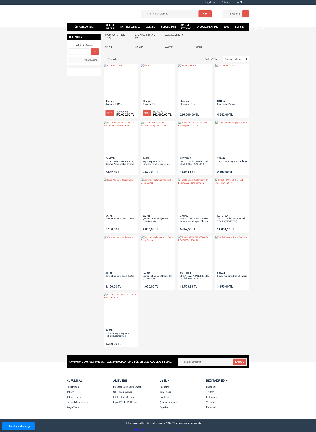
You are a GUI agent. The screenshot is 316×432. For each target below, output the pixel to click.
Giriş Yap (225, 2)
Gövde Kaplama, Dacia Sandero (232, 276)
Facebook (211, 387)
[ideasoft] (140, 429)
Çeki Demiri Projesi (226, 104)
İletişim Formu (74, 397)
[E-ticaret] (157, 429)
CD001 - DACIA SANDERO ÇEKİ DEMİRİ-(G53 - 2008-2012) (194, 277)
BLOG (227, 27)
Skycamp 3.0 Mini (113, 104)
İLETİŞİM (239, 27)
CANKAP (221, 101)
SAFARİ (146, 158)
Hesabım (164, 387)
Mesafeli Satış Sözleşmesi (127, 387)
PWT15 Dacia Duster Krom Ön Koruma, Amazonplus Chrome (119, 162)
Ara (94, 51)
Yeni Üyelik (165, 392)
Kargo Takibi (73, 407)
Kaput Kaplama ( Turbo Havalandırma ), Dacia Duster (156, 162)
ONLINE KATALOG (186, 27)
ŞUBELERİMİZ (168, 27)
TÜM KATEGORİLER (83, 27)
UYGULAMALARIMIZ (208, 27)
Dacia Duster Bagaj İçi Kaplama (232, 161)
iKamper (110, 101)
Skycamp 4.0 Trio (188, 104)
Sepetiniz (165, 407)
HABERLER (150, 27)
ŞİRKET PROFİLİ (110, 27)
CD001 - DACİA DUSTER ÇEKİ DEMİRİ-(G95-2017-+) (231, 220)
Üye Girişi (164, 397)
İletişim (70, 392)
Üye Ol (238, 2)
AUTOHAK (185, 158)
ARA (205, 13)
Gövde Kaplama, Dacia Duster (119, 218)
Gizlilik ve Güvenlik (122, 392)
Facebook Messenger (20, 426)
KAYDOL (239, 362)
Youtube (210, 402)
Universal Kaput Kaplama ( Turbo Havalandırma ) (117, 334)
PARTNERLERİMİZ (130, 27)
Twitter (210, 392)
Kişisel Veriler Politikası (125, 402)
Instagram (211, 397)
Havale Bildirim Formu (78, 402)
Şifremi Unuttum (168, 402)
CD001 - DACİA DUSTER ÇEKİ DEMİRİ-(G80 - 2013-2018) (194, 162)
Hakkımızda (73, 387)
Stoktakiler (113, 59)
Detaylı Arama (90, 60)
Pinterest (211, 407)
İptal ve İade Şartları (123, 397)
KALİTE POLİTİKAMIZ (256, 27)
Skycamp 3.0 (149, 104)
